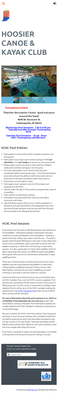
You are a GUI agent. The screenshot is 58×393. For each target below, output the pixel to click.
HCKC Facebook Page (27, 290)
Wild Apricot (32, 389)
